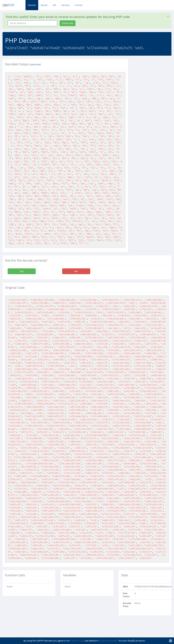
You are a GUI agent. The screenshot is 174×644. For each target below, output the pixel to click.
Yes (22, 271)
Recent (44, 5)
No (76, 271)
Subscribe (67, 23)
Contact (79, 5)
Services (65, 5)
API (54, 5)
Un (8, 5)
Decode (32, 5)
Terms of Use (76, 640)
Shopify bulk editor (108, 640)
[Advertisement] (153, 110)
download (35, 64)
